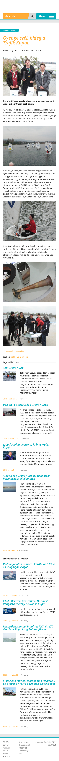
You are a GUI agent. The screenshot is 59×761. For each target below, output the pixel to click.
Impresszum (23, 742)
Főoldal (5, 30)
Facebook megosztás (14, 351)
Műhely (6, 753)
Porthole (29, 7)
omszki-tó (26, 356)
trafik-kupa (16, 356)
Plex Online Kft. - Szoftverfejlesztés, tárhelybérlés (48, 751)
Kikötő (5, 750)
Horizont (6, 748)
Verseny (13, 30)
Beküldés (6, 756)
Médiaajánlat (24, 745)
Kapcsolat (23, 748)
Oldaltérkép (23, 750)
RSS (20, 753)
